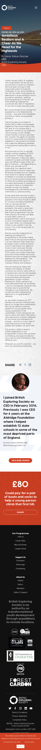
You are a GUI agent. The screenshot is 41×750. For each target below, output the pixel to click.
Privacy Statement (19, 716)
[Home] (9, 7)
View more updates (20, 460)
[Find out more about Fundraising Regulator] (20, 669)
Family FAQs (20, 541)
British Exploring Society (24, 723)
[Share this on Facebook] (25, 365)
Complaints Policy (20, 720)
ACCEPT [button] (20, 746)
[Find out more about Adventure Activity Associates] (30, 643)
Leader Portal (20, 549)
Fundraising (20, 568)
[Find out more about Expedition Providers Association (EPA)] (25, 632)
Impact (20, 580)
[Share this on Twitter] (20, 365)
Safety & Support (20, 592)
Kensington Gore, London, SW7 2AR (20, 729)
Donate (20, 512)
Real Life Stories (20, 545)
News (6, 28)
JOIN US (20, 537)
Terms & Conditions (19, 712)
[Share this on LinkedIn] (29, 365)
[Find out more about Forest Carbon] (20, 682)
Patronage (20, 564)
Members (20, 588)
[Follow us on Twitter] (10, 708)
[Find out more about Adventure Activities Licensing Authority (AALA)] (14, 632)
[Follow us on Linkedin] (25, 708)
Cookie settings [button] (29, 742)
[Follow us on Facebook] (15, 708)
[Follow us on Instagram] (20, 708)
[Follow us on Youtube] (31, 708)
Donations (20, 560)
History (20, 584)
